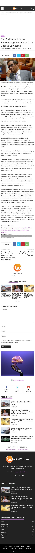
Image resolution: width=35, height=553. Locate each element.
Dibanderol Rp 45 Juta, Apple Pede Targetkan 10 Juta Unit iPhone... (21, 429)
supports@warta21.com (21, 472)
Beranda (2, 12)
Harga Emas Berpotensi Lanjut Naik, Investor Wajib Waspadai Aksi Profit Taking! (28, 295)
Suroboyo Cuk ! (5, 524)
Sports (2, 537)
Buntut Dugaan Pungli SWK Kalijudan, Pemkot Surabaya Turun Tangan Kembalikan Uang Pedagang (17, 295)
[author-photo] (17, 267)
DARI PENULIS (22, 281)
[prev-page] (16, 301)
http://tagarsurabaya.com (17, 275)
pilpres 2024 (4, 237)
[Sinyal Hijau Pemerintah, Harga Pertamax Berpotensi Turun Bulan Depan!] (6, 288)
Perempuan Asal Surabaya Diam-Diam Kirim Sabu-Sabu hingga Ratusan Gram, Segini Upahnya (8, 255)
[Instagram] (16, 475)
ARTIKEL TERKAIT (13, 281)
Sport (2, 529)
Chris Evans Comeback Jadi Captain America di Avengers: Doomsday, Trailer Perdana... (22, 438)
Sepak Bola (4, 535)
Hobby (22, 546)
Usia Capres (11, 237)
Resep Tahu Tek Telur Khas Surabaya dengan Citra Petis (26, 254)
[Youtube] (23, 475)
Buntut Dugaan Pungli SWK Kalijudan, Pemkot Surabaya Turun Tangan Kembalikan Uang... (21, 411)
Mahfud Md (8, 234)
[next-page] (18, 301)
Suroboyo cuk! (4, 527)
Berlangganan (28, 386)
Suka (6, 386)
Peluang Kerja (21, 548)
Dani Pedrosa (8, 48)
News (7, 12)
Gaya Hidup (16, 546)
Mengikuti (17, 386)
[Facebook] (14, 55)
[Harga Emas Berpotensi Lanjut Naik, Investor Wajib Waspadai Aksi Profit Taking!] (29, 288)
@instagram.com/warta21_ (17, 449)
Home (5, 546)
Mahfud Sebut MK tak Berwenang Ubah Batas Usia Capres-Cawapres (17, 236)
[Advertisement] (17, 25)
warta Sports (4, 532)
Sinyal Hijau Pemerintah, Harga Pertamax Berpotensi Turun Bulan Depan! (6, 294)
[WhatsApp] (27, 55)
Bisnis (10, 546)
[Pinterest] (23, 55)
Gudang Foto (29, 548)
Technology (13, 548)
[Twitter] (19, 55)
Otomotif (29, 546)
